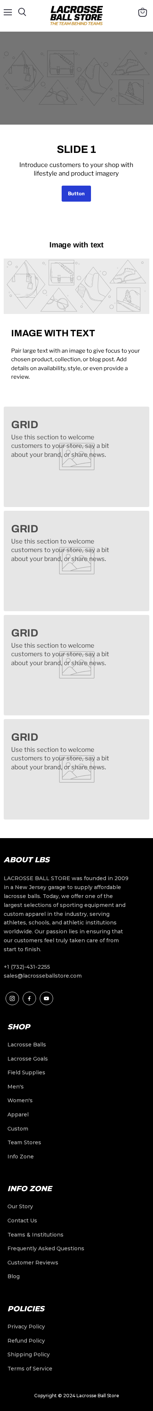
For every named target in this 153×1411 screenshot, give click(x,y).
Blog (13, 1276)
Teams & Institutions (35, 1234)
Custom (17, 1128)
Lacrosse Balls (26, 1044)
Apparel (18, 1114)
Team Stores (24, 1142)
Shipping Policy (28, 1354)
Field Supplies (26, 1072)
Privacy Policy (26, 1326)
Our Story (20, 1206)
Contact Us (22, 1220)
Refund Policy (26, 1340)
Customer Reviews (32, 1262)
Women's (20, 1100)
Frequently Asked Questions (45, 1248)
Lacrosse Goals (27, 1058)
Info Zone (20, 1156)
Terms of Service (29, 1368)
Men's (15, 1086)
